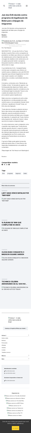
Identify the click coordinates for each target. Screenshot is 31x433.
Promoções (4, 342)
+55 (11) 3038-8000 (10, 380)
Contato (4, 350)
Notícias (4, 340)
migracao (18, 173)
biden (25, 173)
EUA (3, 173)
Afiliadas (4, 345)
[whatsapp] (6, 165)
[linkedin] (9, 165)
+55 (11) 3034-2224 (10, 371)
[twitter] (4, 165)
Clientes (4, 347)
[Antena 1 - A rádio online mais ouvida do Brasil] (16, 6)
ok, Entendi (15, 428)
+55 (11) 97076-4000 (10, 373)
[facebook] (2, 165)
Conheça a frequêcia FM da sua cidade (15, 328)
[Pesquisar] (4, 6)
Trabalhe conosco (6, 352)
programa (10, 173)
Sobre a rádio (5, 338)
